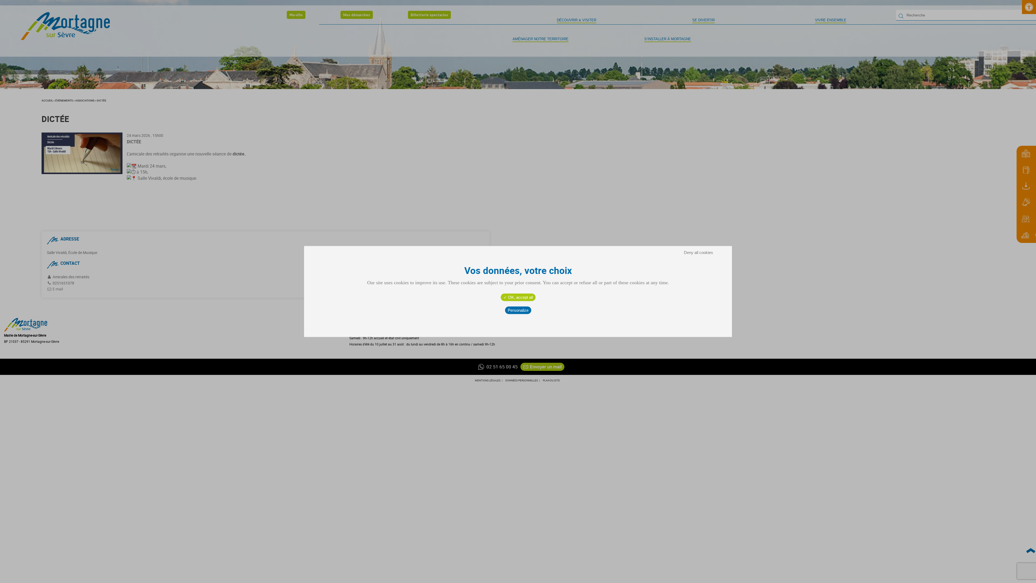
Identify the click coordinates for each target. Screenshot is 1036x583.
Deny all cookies (698, 252)
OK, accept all (520, 297)
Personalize (518, 310)
